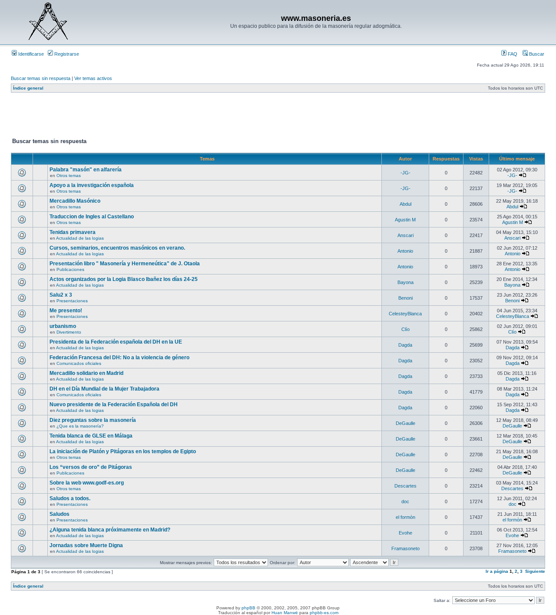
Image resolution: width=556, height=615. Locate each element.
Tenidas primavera (73, 232)
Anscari (405, 235)
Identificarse (30, 54)
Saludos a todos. (70, 498)
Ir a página (497, 571)
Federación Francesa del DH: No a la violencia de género (119, 357)
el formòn (405, 517)
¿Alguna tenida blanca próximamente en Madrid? (110, 530)
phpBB (248, 607)
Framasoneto (405, 548)
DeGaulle (405, 423)
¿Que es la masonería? (80, 426)
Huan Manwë (284, 612)
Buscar (536, 54)
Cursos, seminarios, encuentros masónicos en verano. (117, 248)
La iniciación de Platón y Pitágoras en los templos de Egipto (123, 451)
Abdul (405, 204)
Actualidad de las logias (80, 238)
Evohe (405, 532)
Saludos (60, 514)
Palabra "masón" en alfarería (86, 170)
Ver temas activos (93, 78)
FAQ (511, 54)
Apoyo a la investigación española (92, 185)
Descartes (405, 485)
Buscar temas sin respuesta (40, 78)
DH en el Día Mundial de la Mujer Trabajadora (104, 389)
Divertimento (68, 332)
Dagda (405, 345)
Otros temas (68, 175)
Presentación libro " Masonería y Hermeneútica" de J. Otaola (125, 264)
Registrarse (66, 54)
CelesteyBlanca (405, 313)
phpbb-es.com (324, 612)
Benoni (405, 298)
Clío (405, 329)
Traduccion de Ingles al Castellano (92, 217)
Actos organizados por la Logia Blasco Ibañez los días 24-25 (124, 279)
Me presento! (66, 311)
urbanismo (63, 326)
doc (405, 501)
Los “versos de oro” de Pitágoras (91, 467)
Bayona (405, 282)
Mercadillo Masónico (75, 201)
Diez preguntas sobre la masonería (93, 420)
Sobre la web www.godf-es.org (87, 483)
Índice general (28, 88)
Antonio (405, 251)
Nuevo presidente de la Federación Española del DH (114, 404)
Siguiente (535, 571)
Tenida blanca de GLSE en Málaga (91, 436)
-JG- (405, 172)
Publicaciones (70, 269)
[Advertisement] (169, 117)
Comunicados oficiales (78, 363)
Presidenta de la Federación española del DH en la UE (116, 342)
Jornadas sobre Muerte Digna (86, 545)
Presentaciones (72, 300)
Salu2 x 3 (61, 295)
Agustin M (405, 219)
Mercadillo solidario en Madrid (86, 373)
